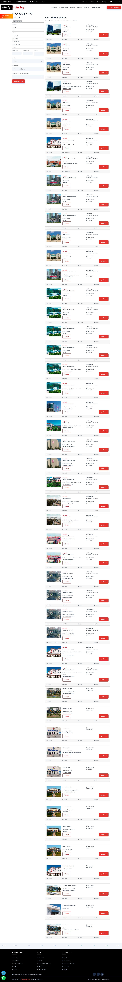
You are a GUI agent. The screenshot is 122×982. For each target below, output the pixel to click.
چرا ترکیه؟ (53, 7)
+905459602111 (7, 1)
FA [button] (84, 1)
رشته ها (41, 960)
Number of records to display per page (20, 73)
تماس (15, 969)
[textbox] (39, 54)
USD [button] (92, 1)
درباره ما (16, 957)
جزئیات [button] (67, 35)
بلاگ (15, 966)
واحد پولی (36, 50)
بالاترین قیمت (26, 50)
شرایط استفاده (105, 979)
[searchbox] (28, 24)
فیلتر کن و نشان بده (18, 81)
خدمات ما (72, 7)
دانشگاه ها (79, 7)
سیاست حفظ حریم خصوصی (94, 979)
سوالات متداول (42, 969)
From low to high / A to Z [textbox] (20, 69)
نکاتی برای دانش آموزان (69, 963)
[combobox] (28, 21)
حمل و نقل (66, 966)
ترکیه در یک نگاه (67, 960)
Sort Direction (15, 65)
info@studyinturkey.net (21, 1)
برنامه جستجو (86, 7)
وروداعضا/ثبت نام (103, 1)
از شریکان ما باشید (116, 1)
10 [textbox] (14, 77)
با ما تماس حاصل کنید (113, 7)
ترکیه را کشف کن (63, 7)
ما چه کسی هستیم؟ (96, 7)
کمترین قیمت (15, 50)
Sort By (14, 58)
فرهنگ (65, 969)
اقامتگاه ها (41, 966)
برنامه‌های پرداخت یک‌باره (45, 963)
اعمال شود (103, 35)
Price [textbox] (15, 61)
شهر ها (65, 957)
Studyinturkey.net (25, 979)
